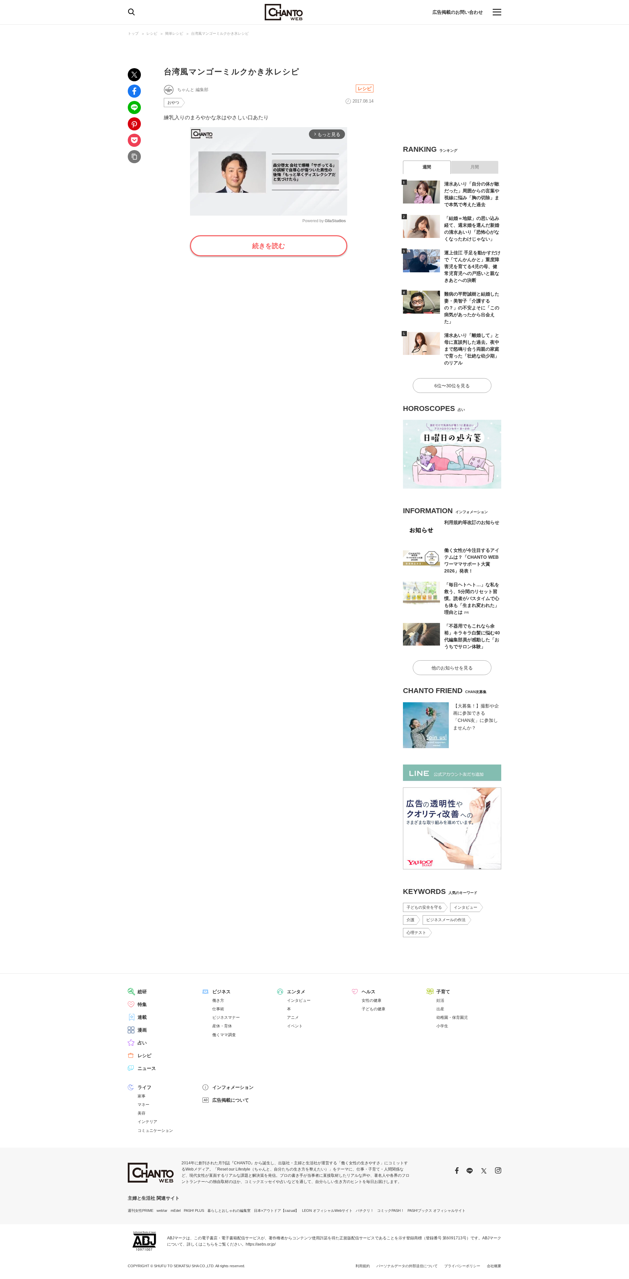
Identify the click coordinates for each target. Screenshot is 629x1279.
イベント (295, 1026)
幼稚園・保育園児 (452, 1017)
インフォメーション (233, 1087)
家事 (141, 1096)
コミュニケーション (155, 1130)
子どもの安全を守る (424, 907)
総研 (142, 991)
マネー (143, 1104)
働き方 (218, 1000)
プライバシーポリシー (462, 1266)
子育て (443, 991)
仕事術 (218, 1009)
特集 (142, 1004)
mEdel (176, 1210)
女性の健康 (371, 1000)
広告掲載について (230, 1100)
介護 (410, 920)
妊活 (440, 1000)
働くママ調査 (224, 1035)
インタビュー (465, 907)
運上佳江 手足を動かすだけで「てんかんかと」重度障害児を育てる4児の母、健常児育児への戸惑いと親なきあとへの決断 (472, 266)
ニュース (147, 1068)
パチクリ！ (365, 1210)
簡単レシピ (174, 33)
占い (142, 1042)
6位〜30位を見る (452, 385)
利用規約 (362, 1266)
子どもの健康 (373, 1009)
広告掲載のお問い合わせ (457, 12)
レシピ (151, 33)
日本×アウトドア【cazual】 (276, 1210)
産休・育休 (222, 1026)
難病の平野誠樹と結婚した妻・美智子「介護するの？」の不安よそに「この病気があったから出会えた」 (471, 307)
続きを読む (268, 245)
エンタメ (296, 991)
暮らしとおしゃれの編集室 (229, 1210)
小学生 (442, 1026)
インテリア (147, 1121)
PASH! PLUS (194, 1210)
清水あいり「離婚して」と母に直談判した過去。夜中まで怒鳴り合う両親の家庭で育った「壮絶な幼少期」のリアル (471, 349)
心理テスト (416, 932)
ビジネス (221, 991)
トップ (133, 33)
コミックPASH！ (390, 1210)
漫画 (142, 1030)
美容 (141, 1113)
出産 (440, 1009)
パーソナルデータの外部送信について (407, 1266)
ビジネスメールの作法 (446, 920)
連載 (142, 1017)
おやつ (173, 102)
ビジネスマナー (226, 1017)
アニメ (293, 1017)
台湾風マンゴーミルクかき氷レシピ (220, 33)
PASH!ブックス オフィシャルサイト (437, 1210)
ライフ (144, 1087)
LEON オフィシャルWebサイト (327, 1210)
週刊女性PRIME (140, 1210)
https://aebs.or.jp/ (261, 1244)
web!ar (162, 1210)
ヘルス (368, 991)
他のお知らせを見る (452, 667)
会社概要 (494, 1266)
